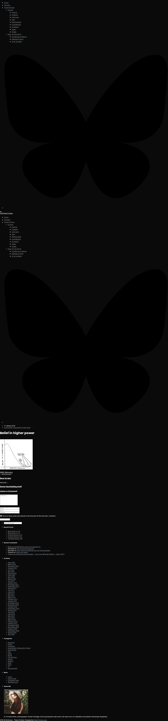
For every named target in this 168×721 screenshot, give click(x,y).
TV (9, 667)
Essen (10, 644)
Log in (10, 677)
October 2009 (12, 629)
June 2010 (11, 614)
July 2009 (11, 634)
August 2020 (12, 574)
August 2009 (12, 633)
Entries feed (12, 679)
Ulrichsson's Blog (6, 213)
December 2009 (13, 625)
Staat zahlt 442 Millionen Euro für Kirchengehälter (33, 550)
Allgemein (11, 643)
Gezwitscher (12, 650)
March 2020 (12, 579)
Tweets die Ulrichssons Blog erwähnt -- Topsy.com (25, 554)
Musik (10, 655)
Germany (15, 17)
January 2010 (12, 623)
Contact (7, 5)
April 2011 (11, 596)
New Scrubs (5, 478)
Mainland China (17, 39)
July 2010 (11, 612)
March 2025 (12, 564)
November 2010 (13, 605)
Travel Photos (9, 8)
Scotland (15, 27)
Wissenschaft (12, 668)
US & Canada (17, 42)
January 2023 (12, 568)
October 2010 (12, 607)
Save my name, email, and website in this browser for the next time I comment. (29, 516)
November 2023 (13, 566)
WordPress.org (13, 682)
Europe (10, 10)
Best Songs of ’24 (14, 533)
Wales (14, 32)
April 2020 (11, 577)
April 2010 (11, 618)
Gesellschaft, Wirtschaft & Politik (15, 428)
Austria (14, 12)
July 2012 (11, 581)
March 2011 (12, 598)
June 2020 (11, 575)
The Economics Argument (25, 549)
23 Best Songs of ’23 (15, 535)
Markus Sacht (12, 547)
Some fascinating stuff (11, 486)
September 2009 (13, 631)
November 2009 (13, 627)
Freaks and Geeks (22, 552)
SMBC (2, 472)
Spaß (28, 428)
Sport (9, 665)
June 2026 (11, 562)
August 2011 (12, 588)
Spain (14, 29)
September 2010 (13, 609)
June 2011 (11, 592)
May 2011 (11, 594)
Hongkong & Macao (19, 37)
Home (6, 3)
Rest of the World (14, 34)
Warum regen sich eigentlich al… (30, 547)
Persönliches (12, 657)
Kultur (10, 654)
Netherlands (16, 22)
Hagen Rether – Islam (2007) (54, 554)
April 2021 (11, 572)
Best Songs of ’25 (14, 531)
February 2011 (13, 599)
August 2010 (12, 610)
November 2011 (13, 585)
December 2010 (13, 603)
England (15, 15)
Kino (9, 652)
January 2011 (12, 601)
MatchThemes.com (40, 720)
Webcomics (9, 472)
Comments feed (13, 680)
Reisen (10, 659)
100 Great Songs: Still (15, 539)
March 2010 (12, 620)
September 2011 (13, 586)
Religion (10, 661)
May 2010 (11, 616)
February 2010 (13, 621)
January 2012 (12, 583)
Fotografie (11, 646)
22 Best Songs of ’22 (15, 537)
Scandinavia (16, 25)
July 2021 (11, 570)
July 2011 (11, 590)
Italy (13, 20)
